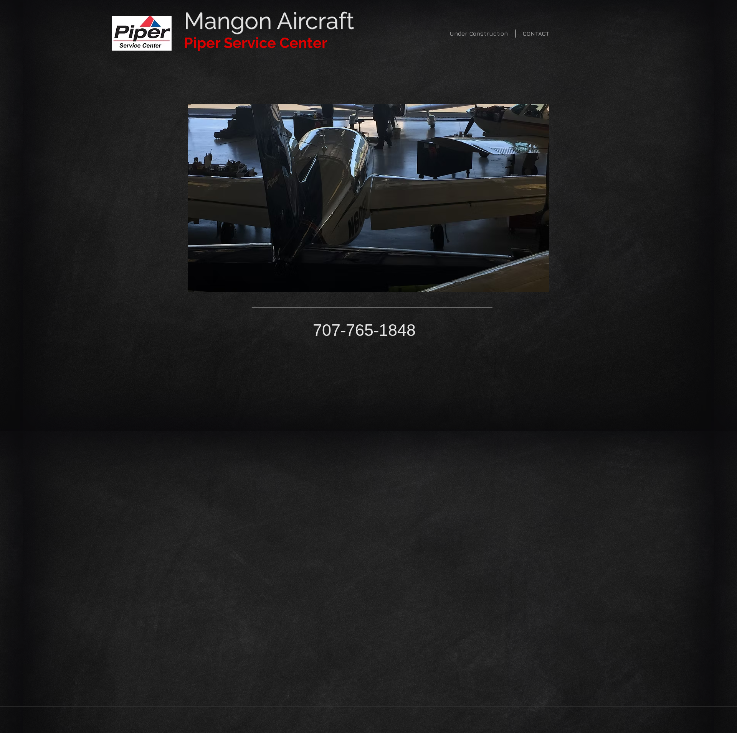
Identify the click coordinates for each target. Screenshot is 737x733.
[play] (533, 285)
